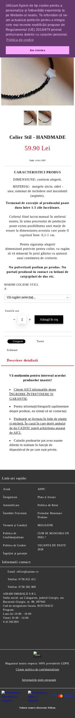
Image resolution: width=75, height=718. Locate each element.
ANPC (41, 489)
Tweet (40, 341)
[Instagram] (16, 631)
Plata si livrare (47, 497)
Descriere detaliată (22, 360)
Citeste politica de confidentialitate (37, 669)
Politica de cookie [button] (20, 40)
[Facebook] (7, 631)
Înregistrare (10, 497)
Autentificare (11, 505)
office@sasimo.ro (27, 571)
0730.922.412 (27, 579)
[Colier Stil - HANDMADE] (37, 104)
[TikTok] (25, 631)
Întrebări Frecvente (15, 513)
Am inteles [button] (37, 50)
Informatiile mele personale (39, 679)
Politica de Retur (48, 505)
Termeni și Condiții (15, 525)
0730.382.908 (27, 586)
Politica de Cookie (14, 545)
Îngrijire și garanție (15, 553)
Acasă (6, 489)
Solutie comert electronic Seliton (37, 707)
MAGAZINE (45, 525)
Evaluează (12, 350)
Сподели (18, 341)
